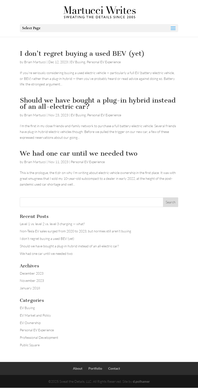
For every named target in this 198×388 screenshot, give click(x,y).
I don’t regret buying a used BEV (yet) (82, 53)
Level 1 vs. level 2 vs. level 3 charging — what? (52, 224)
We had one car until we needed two (78, 153)
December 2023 (31, 273)
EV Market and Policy (35, 315)
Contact (114, 368)
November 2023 (32, 280)
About (77, 368)
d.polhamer (141, 381)
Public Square (30, 345)
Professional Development (39, 337)
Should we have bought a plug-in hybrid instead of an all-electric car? (98, 103)
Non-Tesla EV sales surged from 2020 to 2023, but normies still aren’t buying (75, 231)
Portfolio (95, 368)
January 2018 (30, 288)
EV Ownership (30, 323)
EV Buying (77, 62)
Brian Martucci (35, 62)
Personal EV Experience (104, 62)
